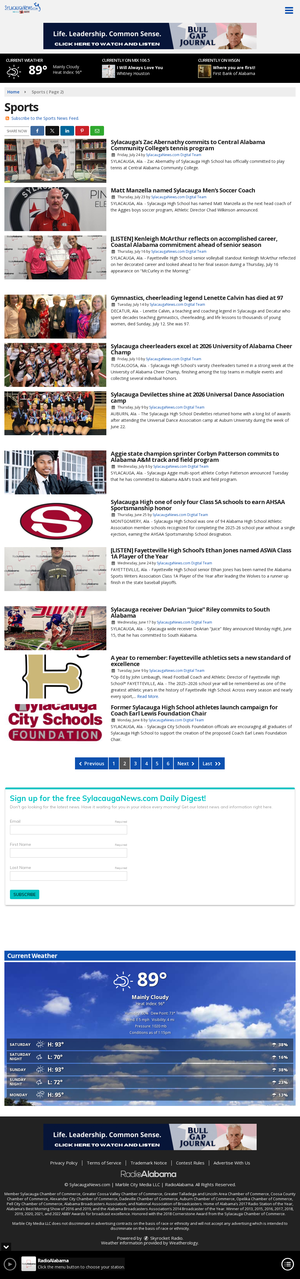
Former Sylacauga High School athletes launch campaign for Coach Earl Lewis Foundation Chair (194, 710)
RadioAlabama (179, 1184)
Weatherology (183, 1243)
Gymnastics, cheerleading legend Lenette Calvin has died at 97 (197, 298)
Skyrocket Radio (166, 1238)
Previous (93, 763)
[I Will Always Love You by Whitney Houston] (108, 71)
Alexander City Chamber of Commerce (83, 1198)
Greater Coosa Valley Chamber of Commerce (122, 1193)
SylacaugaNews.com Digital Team (173, 154)
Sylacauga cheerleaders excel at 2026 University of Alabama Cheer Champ (201, 349)
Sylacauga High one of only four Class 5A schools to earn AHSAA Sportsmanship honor (198, 505)
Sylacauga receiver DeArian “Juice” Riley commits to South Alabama (190, 612)
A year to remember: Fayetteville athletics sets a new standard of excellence (201, 661)
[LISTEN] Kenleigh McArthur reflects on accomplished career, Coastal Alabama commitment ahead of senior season (194, 242)
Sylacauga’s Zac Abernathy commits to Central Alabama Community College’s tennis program (188, 145)
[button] (289, 10)
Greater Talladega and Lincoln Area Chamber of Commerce (216, 1193)
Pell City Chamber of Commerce (34, 1203)
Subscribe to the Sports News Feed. (45, 118)
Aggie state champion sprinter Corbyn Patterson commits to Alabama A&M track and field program (195, 457)
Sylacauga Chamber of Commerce (50, 1193)
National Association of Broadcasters (169, 1203)
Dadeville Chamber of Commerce (148, 1198)
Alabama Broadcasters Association (95, 1203)
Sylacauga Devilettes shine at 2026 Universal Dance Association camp (197, 397)
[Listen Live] (153, 71)
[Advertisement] (150, 36)
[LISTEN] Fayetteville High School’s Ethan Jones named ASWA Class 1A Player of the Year (201, 553)
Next (184, 763)
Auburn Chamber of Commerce (207, 1198)
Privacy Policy (64, 1163)
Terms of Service (104, 1163)
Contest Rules (190, 1163)
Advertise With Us (232, 1163)
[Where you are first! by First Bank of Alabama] (204, 71)
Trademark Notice (148, 1163)
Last (208, 763)
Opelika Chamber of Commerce (264, 1198)
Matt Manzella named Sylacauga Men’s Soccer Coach (183, 190)
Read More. (148, 696)
